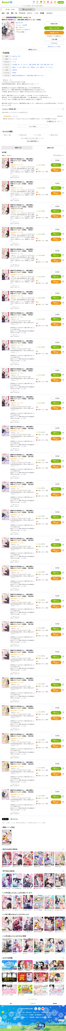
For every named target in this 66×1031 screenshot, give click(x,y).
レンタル (19, 67)
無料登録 (61, 2)
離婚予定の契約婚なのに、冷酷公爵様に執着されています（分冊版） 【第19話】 (22, 679)
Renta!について (13, 1012)
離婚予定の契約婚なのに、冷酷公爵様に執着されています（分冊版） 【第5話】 (22, 271)
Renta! (3, 822)
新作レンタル (26, 67)
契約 (38, 64)
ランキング (33, 1003)
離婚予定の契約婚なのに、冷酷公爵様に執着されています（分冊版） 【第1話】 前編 (22, 160)
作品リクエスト (36, 1012)
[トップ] (5, 2)
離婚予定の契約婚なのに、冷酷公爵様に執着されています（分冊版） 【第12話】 (22, 483)
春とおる (25, 953)
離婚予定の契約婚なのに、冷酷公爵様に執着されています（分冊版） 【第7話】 (22, 314)
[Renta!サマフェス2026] (10, 2)
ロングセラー (49, 67)
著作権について (25, 1017)
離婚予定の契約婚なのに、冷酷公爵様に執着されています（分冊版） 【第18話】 (22, 651)
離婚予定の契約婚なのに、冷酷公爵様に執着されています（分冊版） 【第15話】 (22, 567)
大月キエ (14, 953)
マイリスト (55, 43)
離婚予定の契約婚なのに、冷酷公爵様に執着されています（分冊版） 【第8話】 (22, 342)
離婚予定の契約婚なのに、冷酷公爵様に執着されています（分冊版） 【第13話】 (22, 511)
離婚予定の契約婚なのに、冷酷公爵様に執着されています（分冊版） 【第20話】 (22, 707)
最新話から (9, 155)
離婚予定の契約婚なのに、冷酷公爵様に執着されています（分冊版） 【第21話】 (22, 735)
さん (15, 116)
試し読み (57, 160)
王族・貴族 (43, 64)
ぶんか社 (14, 59)
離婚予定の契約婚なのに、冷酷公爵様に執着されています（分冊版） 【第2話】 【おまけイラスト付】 (22, 206)
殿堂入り (42, 67)
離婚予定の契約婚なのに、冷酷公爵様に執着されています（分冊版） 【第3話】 (22, 229)
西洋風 (34, 64)
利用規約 (31, 1014)
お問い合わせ (29, 1012)
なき (56, 953)
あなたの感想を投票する (32, 141)
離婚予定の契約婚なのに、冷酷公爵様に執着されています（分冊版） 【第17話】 (22, 623)
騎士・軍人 (50, 64)
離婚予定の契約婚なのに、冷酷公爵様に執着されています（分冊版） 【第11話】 (22, 455)
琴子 (22, 22)
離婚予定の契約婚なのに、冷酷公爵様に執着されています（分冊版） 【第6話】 (22, 292)
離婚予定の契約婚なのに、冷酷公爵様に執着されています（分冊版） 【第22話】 (22, 763)
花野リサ (46, 953)
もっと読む (8, 105)
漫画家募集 (32, 1017)
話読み (14, 67)
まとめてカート (59, 155)
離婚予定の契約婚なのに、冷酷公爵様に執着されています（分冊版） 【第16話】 (22, 595)
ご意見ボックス (44, 1012)
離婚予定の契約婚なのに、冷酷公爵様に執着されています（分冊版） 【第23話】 (22, 791)
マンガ (14, 62)
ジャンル (49, 13)
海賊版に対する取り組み (41, 1017)
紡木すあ (18, 22)
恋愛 (30, 64)
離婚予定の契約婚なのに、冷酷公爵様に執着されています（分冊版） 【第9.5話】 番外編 (22, 398)
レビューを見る (32, 126)
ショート (27, 9)
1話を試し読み (54, 23)
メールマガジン (52, 1012)
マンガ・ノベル (9, 9)
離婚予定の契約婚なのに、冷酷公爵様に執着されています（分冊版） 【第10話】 (22, 427)
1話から (4, 155)
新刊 (11, 1003)
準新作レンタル (35, 67)
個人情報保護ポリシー (39, 1014)
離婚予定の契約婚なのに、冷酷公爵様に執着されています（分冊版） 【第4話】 (22, 250)
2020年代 (14, 70)
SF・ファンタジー (23, 64)
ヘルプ (19, 1012)
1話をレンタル (54, 28)
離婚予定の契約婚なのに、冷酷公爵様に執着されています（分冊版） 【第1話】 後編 (22, 183)
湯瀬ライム (36, 953)
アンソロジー (5, 953)
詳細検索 (55, 1003)
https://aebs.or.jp (16, 1028)
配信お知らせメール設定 (54, 46)
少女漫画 (24, 25)
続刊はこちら (32, 49)
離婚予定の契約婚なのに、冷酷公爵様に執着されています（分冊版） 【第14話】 (22, 539)
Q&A (24, 1012)
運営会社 (50, 1017)
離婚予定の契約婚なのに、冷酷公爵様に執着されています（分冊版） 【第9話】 (22, 370)
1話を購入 (54, 32)
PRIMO (14, 73)
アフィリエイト (25, 1014)
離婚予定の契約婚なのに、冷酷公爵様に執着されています (28, 75)
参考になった (52, 121)
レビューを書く (21, 31)
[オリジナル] (22, 13)
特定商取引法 (17, 1017)
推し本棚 (55, 39)
